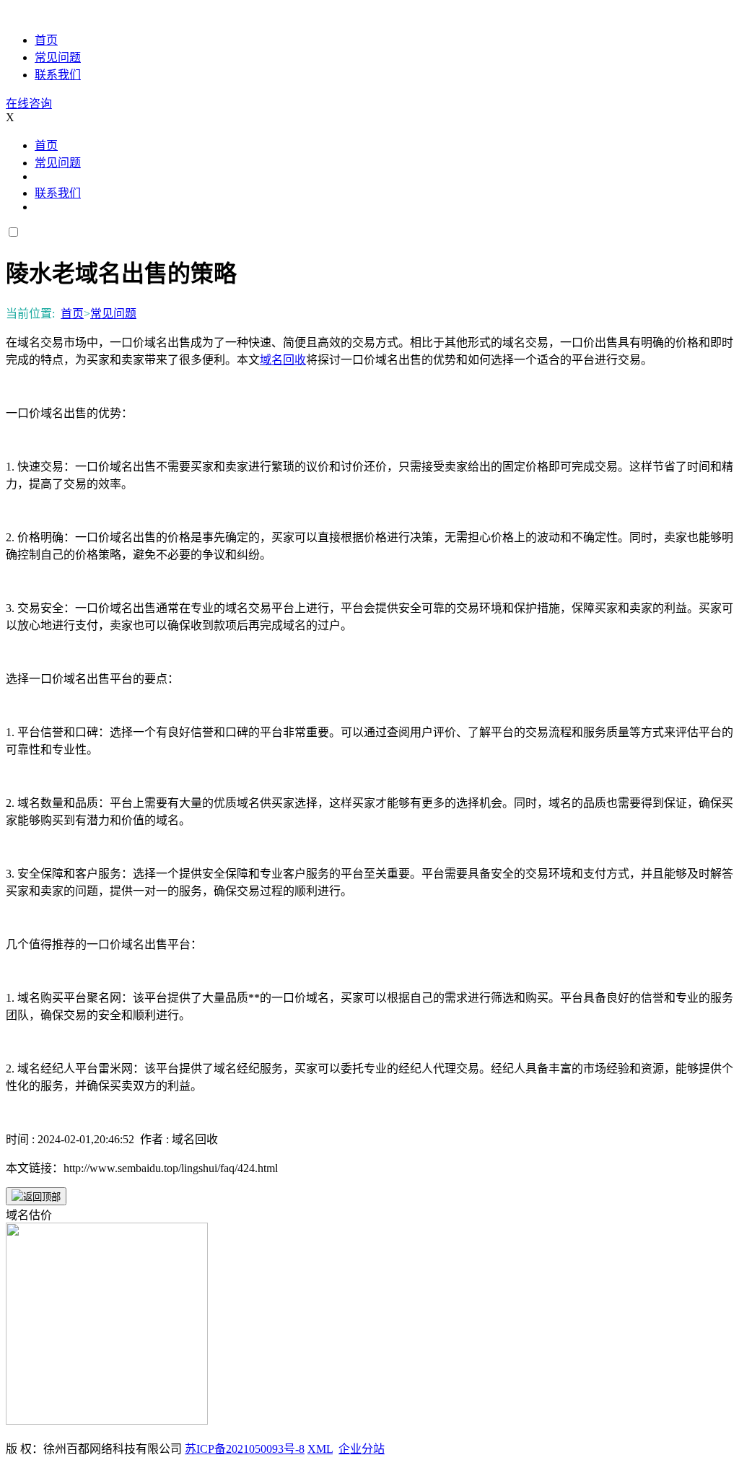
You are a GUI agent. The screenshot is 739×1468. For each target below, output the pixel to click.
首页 (46, 40)
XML (320, 1449)
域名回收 (283, 360)
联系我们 (58, 75)
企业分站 (361, 1449)
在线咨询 (29, 103)
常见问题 (58, 57)
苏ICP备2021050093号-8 (245, 1449)
